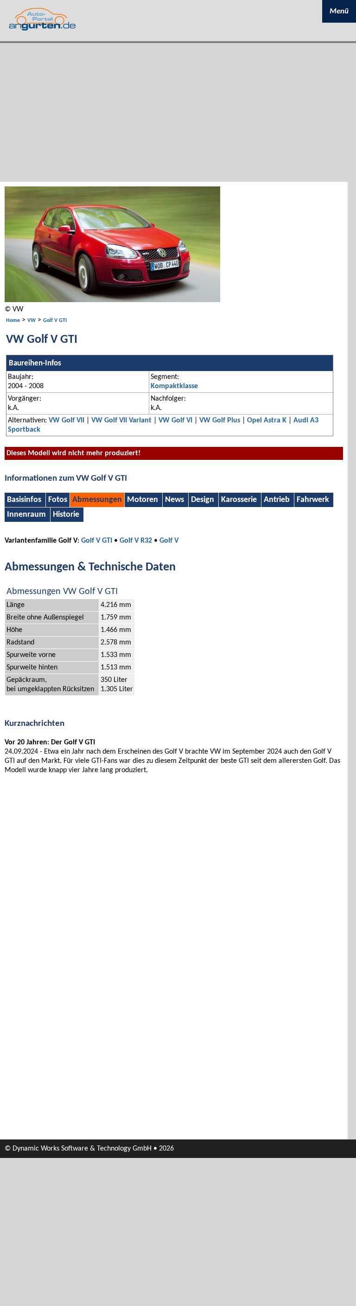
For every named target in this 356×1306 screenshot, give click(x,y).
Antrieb (277, 500)
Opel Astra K (266, 420)
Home (13, 320)
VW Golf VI (175, 420)
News (174, 500)
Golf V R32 (136, 541)
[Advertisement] (178, 112)
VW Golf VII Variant (121, 420)
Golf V (168, 541)
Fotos (57, 500)
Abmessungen (97, 500)
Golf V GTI (55, 320)
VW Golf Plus (219, 420)
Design (202, 500)
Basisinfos (25, 500)
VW (31, 320)
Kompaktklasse (174, 386)
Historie (66, 515)
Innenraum (26, 515)
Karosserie (239, 500)
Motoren (142, 500)
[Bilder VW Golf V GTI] (112, 300)
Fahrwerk (313, 500)
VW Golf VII (66, 420)
